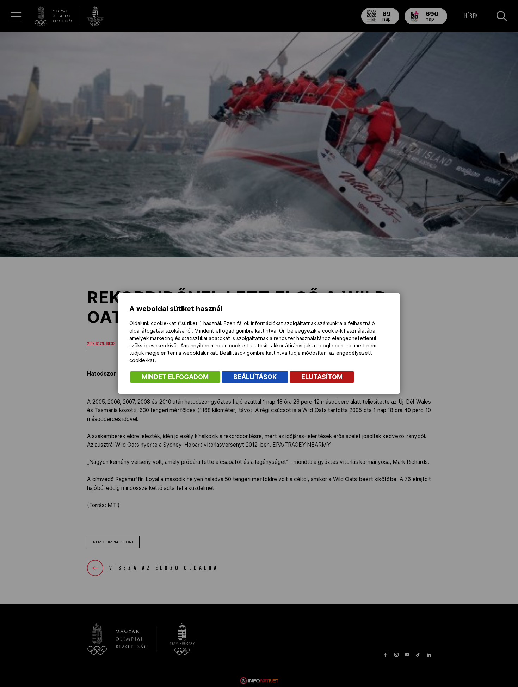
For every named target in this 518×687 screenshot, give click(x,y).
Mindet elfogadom (175, 376)
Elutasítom (322, 376)
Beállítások (255, 376)
